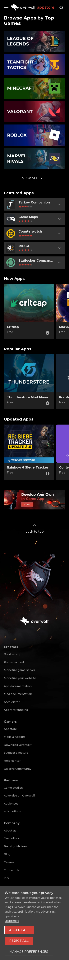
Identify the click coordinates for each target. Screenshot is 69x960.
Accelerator (12, 702)
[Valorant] (34, 111)
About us (10, 830)
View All (30, 178)
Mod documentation (18, 694)
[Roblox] (34, 135)
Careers (9, 862)
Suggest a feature (16, 752)
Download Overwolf (17, 745)
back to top (34, 531)
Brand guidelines (15, 846)
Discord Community (17, 768)
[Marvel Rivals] (34, 158)
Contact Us (11, 870)
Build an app (12, 654)
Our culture (12, 838)
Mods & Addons (14, 737)
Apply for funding (16, 710)
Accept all (19, 930)
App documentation (18, 686)
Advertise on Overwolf (19, 795)
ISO (6, 878)
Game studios (13, 787)
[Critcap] (29, 303)
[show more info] (59, 204)
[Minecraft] (34, 88)
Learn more (12, 920)
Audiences (11, 803)
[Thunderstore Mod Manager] (29, 373)
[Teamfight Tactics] (34, 64)
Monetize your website (20, 678)
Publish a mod (14, 662)
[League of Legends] (34, 41)
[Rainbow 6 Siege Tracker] (29, 444)
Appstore (10, 729)
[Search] (61, 7)
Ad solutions (12, 811)
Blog (7, 854)
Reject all (19, 941)
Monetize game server (19, 670)
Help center (12, 760)
